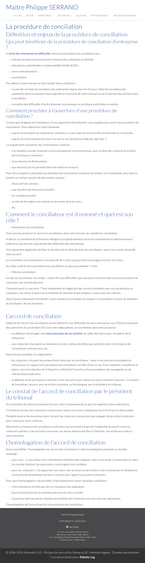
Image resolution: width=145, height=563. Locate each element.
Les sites (73, 527)
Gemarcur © (79, 552)
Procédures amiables (125, 15)
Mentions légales (99, 552)
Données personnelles (125, 552)
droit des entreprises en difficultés (30, 53)
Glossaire (81, 15)
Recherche (64, 15)
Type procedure (99, 15)
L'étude (30, 15)
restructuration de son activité (63, 333)
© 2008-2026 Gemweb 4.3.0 (23, 552)
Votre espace (45, 15)
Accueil (18, 15)
